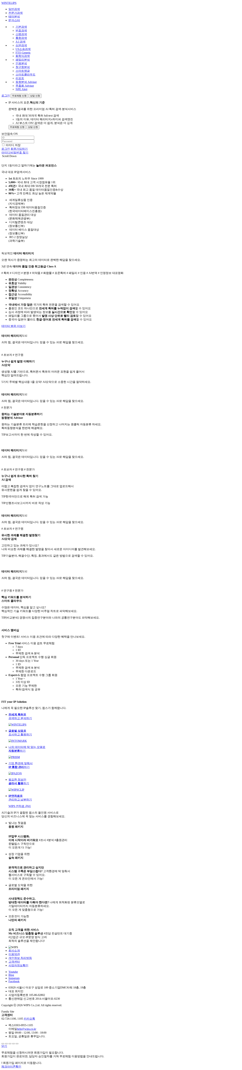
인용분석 (21, 63)
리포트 (20, 78)
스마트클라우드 (25, 74)
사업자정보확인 (18, 965)
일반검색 (14, 9)
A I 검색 (21, 41)
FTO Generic (23, 52)
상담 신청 (35, 95)
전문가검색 (16, 12)
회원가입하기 (19, 148)
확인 (11, 1066)
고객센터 (14, 961)
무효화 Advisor (25, 85)
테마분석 (14, 16)
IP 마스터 (14, 20)
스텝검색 (21, 34)
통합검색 (21, 37)
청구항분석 (23, 67)
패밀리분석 (23, 59)
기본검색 (21, 26)
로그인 (5, 95)
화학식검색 (23, 55)
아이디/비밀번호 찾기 (14, 152)
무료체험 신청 (19, 95)
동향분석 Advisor (26, 81)
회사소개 (14, 950)
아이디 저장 (13, 145)
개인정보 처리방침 (20, 957)
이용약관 (14, 954)
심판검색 (21, 45)
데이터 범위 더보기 (13, 325)
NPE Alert (21, 89)
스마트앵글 (23, 70)
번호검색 (21, 30)
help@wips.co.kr (26, 1028)
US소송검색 (23, 49)
